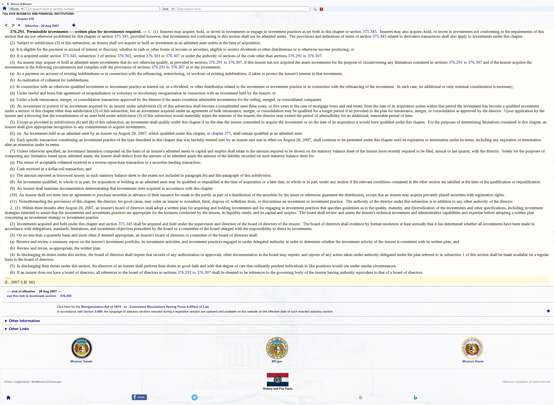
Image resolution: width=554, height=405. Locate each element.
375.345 (369, 31)
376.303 (153, 55)
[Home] (4, 8)
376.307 (173, 55)
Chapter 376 (25, 19)
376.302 (124, 55)
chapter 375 (221, 133)
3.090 (98, 311)
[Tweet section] (195, 399)
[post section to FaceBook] (139, 399)
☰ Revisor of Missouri (18, 4)
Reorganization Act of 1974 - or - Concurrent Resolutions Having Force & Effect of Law (145, 306)
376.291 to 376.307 (305, 55)
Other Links (19, 329)
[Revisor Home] (8, 398)
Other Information (24, 321)
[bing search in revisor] (415, 398)
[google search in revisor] (360, 398)
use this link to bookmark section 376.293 (39, 296)
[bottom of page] (74, 26)
